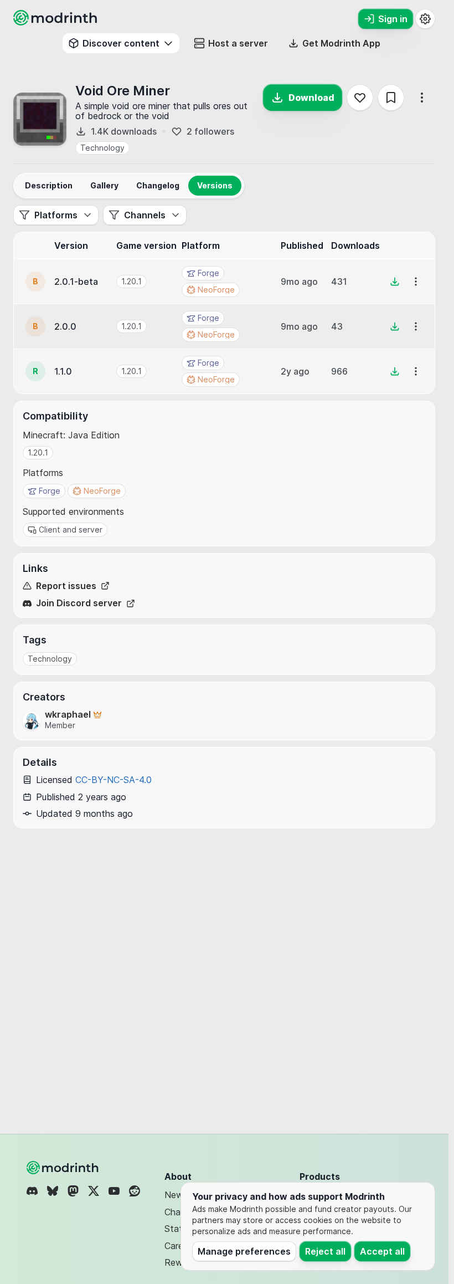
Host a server (238, 43)
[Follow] (360, 97)
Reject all (325, 1251)
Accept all (382, 1251)
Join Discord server (79, 603)
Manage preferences (244, 1251)
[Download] (395, 281)
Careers (179, 1246)
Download (311, 97)
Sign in (392, 18)
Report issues (66, 586)
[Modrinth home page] (56, 22)
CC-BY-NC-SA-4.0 (113, 779)
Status (178, 1229)
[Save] (391, 97)
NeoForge (102, 490)
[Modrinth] (64, 1167)
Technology (102, 147)
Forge (49, 490)
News (176, 1195)
